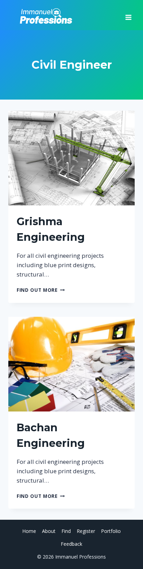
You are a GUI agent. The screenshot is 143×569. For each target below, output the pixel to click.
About (49, 531)
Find (66, 531)
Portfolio (111, 531)
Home (29, 531)
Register (86, 531)
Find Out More (41, 290)
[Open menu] (128, 15)
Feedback (71, 544)
